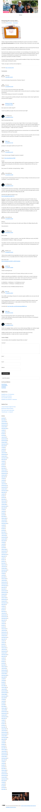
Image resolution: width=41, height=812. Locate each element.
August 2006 (4, 739)
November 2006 (4, 733)
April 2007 (3, 725)
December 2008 (4, 690)
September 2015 (4, 585)
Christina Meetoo (4, 385)
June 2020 (3, 511)
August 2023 (4, 459)
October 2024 (4, 442)
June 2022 (3, 480)
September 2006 (4, 737)
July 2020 (3, 509)
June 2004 (3, 784)
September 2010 (4, 654)
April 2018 (3, 547)
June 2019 (3, 526)
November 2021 (4, 487)
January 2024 (4, 452)
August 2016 (4, 571)
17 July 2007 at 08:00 (9, 267)
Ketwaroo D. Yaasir (8, 103)
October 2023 (4, 456)
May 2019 (3, 528)
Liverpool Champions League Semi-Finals (9, 406)
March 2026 (3, 419)
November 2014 (4, 592)
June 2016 (3, 575)
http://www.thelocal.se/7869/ (9, 158)
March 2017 (3, 563)
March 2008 (3, 706)
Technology (10, 67)
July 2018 (3, 542)
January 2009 (4, 689)
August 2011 (4, 639)
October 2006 (4, 735)
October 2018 (4, 538)
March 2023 (3, 468)
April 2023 (3, 466)
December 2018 (4, 537)
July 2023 (3, 461)
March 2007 (3, 727)
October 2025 (4, 426)
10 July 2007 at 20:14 (9, 104)
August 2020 (4, 507)
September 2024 (4, 443)
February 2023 (4, 469)
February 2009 (4, 687)
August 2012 (4, 620)
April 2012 (3, 626)
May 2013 (3, 609)
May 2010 (3, 661)
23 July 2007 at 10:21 (9, 312)
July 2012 (3, 621)
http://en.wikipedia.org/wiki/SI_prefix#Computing (11, 261)
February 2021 (4, 500)
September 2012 (4, 618)
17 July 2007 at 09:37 (9, 293)
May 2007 (3, 723)
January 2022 (4, 483)
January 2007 (4, 730)
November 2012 (4, 616)
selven (6, 311)
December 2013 (4, 599)
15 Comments (15, 22)
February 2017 (4, 564)
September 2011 (4, 637)
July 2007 (3, 720)
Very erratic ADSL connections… (7, 397)
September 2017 (4, 554)
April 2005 (3, 766)
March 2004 (3, 789)
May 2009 (3, 682)
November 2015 (4, 583)
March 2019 (3, 532)
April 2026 (3, 418)
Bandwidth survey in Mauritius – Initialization (9, 399)
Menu (21, 14)
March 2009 (3, 685)
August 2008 (4, 697)
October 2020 (4, 504)
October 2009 (4, 673)
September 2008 (4, 696)
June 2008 (3, 701)
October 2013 (4, 601)
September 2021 (4, 490)
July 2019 (3, 525)
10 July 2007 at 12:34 (9, 86)
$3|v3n (6, 141)
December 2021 (4, 485)
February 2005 (4, 770)
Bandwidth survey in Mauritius (7, 396)
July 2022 (3, 478)
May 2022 (3, 481)
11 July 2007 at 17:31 (9, 142)
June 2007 (3, 721)
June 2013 (3, 607)
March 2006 (3, 747)
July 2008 (3, 699)
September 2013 (4, 602)
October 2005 (4, 756)
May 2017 (3, 559)
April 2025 (3, 435)
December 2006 (4, 732)
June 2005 (3, 763)
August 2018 (4, 540)
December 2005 (4, 752)
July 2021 (3, 494)
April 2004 (3, 787)
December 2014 (4, 590)
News (7, 67)
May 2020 (3, 513)
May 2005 (3, 765)
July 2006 (3, 740)
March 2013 (3, 611)
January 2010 (4, 668)
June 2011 (3, 642)
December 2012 (4, 614)
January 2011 (4, 649)
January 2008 (4, 709)
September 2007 (4, 716)
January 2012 (4, 630)
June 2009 (3, 680)
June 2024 (3, 449)
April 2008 (3, 704)
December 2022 (4, 471)
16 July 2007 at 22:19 (9, 252)
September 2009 (4, 675)
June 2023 (3, 462)
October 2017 (4, 552)
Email (3, 361)
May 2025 (3, 433)
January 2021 (4, 502)
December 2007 (4, 711)
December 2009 (4, 670)
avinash (6, 266)
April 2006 (3, 746)
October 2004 (4, 777)
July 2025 (3, 430)
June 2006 (3, 742)
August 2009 (4, 677)
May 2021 (3, 495)
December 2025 (4, 423)
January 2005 (4, 771)
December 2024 (4, 438)
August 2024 (4, 445)
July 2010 (3, 658)
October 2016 (4, 568)
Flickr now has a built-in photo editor (8, 410)
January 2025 (4, 437)
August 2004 (4, 780)
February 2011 (4, 647)
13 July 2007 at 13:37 (9, 152)
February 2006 (4, 749)
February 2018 (4, 549)
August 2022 (4, 476)
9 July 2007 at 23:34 (9, 77)
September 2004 (4, 778)
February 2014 (4, 597)
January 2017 (4, 566)
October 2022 (4, 475)
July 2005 (3, 761)
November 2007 (4, 713)
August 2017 (4, 556)
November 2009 (4, 671)
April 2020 (3, 514)
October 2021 (4, 488)
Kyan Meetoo (4, 387)
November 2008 (4, 692)
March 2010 (3, 664)
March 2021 (3, 499)
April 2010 (3, 663)
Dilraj (6, 291)
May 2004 (3, 785)
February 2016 (4, 578)
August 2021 (4, 492)
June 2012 (3, 623)
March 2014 (3, 595)
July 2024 (3, 447)
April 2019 (3, 530)
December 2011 (4, 632)
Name (3, 356)
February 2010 (4, 666)
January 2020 (4, 519)
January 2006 (4, 751)
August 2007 (4, 718)
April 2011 (3, 644)
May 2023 (3, 464)
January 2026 (4, 421)
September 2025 (4, 428)
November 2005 (4, 754)
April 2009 (3, 683)
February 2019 (4, 533)
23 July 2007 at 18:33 (9, 325)
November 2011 (4, 633)
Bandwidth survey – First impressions (8, 394)
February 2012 (4, 628)
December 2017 (4, 551)
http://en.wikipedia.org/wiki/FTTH (8, 196)
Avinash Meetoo (4, 384)
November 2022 (4, 473)
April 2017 (3, 561)
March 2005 (3, 768)
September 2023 (4, 457)
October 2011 (4, 635)
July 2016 (3, 573)
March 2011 (3, 645)
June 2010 (3, 659)
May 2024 (3, 450)
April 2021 (3, 497)
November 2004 (4, 775)
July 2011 (3, 640)
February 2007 (4, 728)
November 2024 (4, 440)
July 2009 (3, 678)
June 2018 (3, 544)
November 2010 (4, 651)
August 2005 (4, 759)
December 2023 (4, 454)
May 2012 (3, 625)
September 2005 (4, 758)
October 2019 (4, 521)
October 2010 (4, 652)
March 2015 (3, 588)
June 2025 (3, 431)
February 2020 (4, 518)
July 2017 (3, 557)
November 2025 (4, 424)
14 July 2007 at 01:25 (9, 185)
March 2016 (3, 576)
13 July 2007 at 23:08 (9, 174)
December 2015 (4, 582)
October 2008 (4, 694)
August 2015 (4, 587)
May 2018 (3, 545)
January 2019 (4, 535)
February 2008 (4, 708)
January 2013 (4, 613)
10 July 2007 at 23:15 (9, 117)
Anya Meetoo (4, 386)
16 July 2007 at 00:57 (9, 232)
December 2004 (4, 773)
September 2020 (4, 506)
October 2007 (4, 714)
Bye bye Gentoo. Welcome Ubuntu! (7, 408)
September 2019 (4, 523)
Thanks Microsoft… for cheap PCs (7, 411)
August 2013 (4, 604)
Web (13, 67)
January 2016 (4, 580)
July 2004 (3, 782)
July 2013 (3, 606)
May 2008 (3, 702)
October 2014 (4, 594)
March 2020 (3, 516)
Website (3, 367)
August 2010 (4, 656)
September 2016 (4, 569)
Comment (4, 342)
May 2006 (3, 744)
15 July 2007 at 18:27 (9, 218)
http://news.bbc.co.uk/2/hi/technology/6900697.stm (17, 306)
